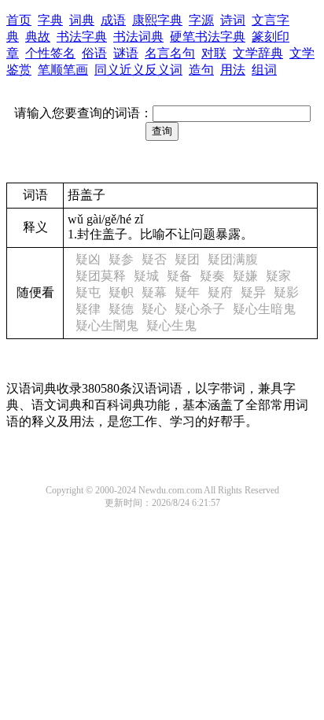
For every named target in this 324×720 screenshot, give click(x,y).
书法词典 (138, 36)
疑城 (146, 275)
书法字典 (82, 36)
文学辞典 (258, 53)
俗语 (94, 53)
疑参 (121, 259)
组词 (264, 69)
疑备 (179, 275)
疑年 (187, 292)
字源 (201, 20)
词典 (81, 20)
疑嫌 (245, 275)
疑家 (278, 275)
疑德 (121, 309)
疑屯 (88, 292)
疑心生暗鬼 (264, 309)
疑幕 (154, 292)
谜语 (125, 53)
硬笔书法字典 (207, 36)
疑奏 (212, 275)
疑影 (286, 292)
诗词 (232, 20)
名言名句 (170, 53)
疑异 (253, 292)
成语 (113, 20)
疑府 (220, 292)
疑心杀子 (200, 309)
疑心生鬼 (171, 325)
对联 (213, 53)
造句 (201, 69)
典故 (37, 36)
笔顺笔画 (63, 69)
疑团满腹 (233, 259)
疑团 (187, 259)
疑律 (88, 309)
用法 (232, 69)
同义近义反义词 (138, 69)
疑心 (154, 309)
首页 (18, 20)
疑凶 (88, 259)
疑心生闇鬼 (106, 325)
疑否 (154, 259)
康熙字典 (157, 20)
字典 (50, 20)
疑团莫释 (100, 275)
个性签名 (50, 53)
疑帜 (121, 292)
